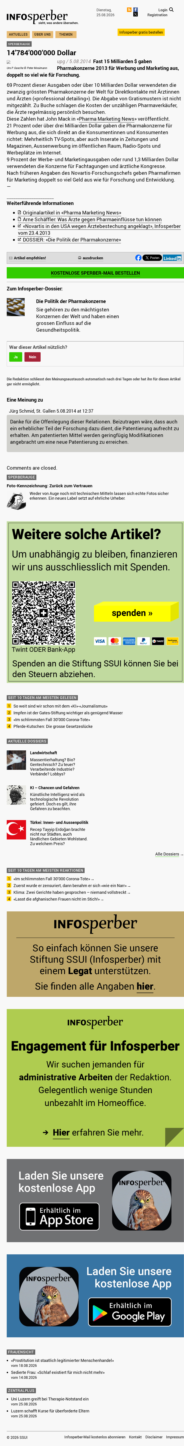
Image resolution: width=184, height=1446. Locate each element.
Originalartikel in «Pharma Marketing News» (72, 212)
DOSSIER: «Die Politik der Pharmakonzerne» (72, 239)
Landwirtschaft (43, 752)
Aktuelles (18, 34)
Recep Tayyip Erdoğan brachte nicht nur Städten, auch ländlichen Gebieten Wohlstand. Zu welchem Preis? (59, 836)
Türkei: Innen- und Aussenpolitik (59, 822)
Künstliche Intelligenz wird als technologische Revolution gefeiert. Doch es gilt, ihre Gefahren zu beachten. (57, 801)
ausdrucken (93, 257)
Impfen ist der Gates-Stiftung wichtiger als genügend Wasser (68, 712)
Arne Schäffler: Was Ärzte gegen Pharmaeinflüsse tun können (92, 219)
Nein (32, 356)
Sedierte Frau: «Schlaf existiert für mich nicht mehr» (58, 1372)
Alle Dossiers (167, 854)
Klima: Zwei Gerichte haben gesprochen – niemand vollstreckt (69, 892)
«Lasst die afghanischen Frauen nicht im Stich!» (56, 899)
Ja (16, 356)
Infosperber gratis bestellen (141, 32)
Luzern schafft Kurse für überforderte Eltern (50, 1411)
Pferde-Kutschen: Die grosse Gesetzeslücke (53, 726)
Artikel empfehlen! (30, 257)
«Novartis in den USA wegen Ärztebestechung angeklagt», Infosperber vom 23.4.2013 (99, 229)
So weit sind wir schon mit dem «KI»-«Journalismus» (60, 706)
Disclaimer (153, 1437)
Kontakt (135, 1437)
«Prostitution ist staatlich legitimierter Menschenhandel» (62, 1360)
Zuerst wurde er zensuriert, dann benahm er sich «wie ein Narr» (70, 885)
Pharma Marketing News (106, 118)
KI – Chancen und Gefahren (54, 787)
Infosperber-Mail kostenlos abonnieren (94, 1437)
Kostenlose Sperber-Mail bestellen (95, 273)
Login (162, 9)
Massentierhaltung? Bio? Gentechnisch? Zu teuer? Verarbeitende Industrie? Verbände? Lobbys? (52, 767)
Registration (157, 14)
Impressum (175, 1437)
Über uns (42, 34)
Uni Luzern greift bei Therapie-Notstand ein (50, 1399)
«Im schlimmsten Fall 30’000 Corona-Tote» (51, 719)
